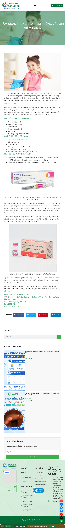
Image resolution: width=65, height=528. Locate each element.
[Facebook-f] (9, 487)
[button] (35, 5)
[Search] (59, 337)
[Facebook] (61, 511)
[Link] (9, 490)
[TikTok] (61, 517)
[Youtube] (15, 487)
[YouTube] (61, 514)
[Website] (61, 521)
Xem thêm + (28, 358)
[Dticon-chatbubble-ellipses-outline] (15, 490)
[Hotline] (61, 501)
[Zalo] (61, 504)
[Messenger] (61, 507)
